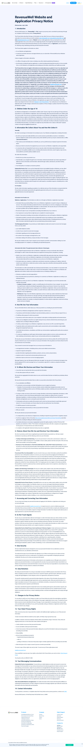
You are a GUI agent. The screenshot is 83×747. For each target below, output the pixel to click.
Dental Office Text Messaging (26, 723)
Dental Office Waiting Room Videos (27, 720)
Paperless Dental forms (25, 717)
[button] (15, 3)
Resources (59, 718)
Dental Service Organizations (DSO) (27, 724)
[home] (6, 3)
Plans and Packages (25, 726)
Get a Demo (73, 2)
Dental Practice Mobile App (26, 721)
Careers (40, 717)
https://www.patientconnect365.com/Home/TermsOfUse (48, 418)
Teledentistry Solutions (25, 718)
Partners (40, 714)
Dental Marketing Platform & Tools (27, 714)
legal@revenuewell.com (35, 506)
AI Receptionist (48, 2)
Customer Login (60, 714)
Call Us (67, 2)
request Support (60, 731)
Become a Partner (60, 720)
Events (40, 718)
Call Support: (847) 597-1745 (60, 728)
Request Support (60, 717)
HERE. (65, 691)
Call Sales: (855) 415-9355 (60, 726)
